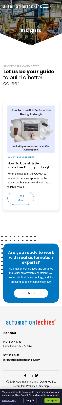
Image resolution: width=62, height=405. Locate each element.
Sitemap (44, 386)
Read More (21, 198)
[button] (50, 6)
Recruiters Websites (25, 386)
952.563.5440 (11, 355)
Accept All (52, 400)
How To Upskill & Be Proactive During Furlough (28, 165)
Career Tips (13, 157)
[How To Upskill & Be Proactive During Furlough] (31, 128)
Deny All (30, 400)
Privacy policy (9, 400)
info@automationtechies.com (21, 359)
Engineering (28, 157)
